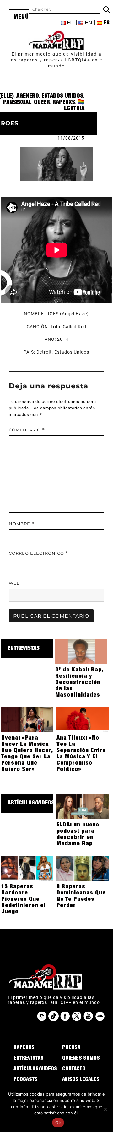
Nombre (21, 523)
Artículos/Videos (31, 803)
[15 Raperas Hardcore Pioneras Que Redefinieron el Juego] (27, 867)
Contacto (73, 1069)
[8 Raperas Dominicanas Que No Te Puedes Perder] (82, 867)
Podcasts (25, 1079)
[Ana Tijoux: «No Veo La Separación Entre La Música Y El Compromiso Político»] (82, 719)
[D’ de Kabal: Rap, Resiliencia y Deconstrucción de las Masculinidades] (81, 651)
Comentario (27, 430)
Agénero (27, 96)
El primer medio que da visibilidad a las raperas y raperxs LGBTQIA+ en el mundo (56, 59)
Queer (42, 102)
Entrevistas (24, 648)
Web (14, 582)
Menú (21, 17)
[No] (105, 1109)
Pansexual (17, 102)
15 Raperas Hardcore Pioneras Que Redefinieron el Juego (23, 899)
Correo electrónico (38, 553)
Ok (58, 1122)
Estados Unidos (62, 96)
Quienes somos (81, 1058)
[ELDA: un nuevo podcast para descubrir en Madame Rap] (82, 806)
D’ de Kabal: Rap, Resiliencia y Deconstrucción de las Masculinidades (79, 682)
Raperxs (63, 102)
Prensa (71, 1047)
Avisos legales (81, 1079)
